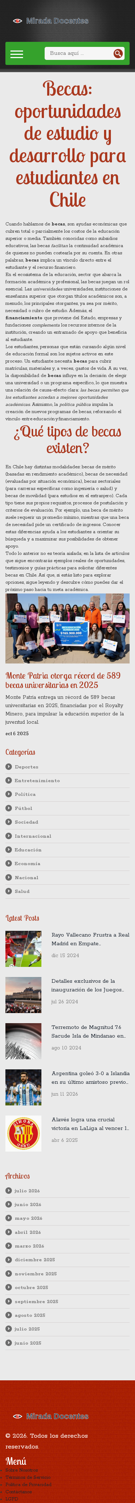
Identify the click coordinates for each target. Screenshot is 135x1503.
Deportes (27, 767)
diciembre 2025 (35, 1260)
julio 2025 (27, 1329)
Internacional (33, 836)
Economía (27, 863)
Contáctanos (18, 1492)
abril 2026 (28, 1232)
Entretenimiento (37, 780)
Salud (22, 891)
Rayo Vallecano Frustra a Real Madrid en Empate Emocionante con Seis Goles (90, 940)
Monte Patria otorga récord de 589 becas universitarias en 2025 (63, 680)
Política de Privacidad (28, 1484)
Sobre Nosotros (21, 1470)
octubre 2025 (31, 1287)
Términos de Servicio (27, 1477)
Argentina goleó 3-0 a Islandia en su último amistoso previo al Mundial (90, 1078)
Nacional (27, 878)
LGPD (11, 1499)
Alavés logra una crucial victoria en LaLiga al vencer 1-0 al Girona (90, 1124)
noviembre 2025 (36, 1274)
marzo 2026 (29, 1246)
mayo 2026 (28, 1218)
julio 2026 (27, 1191)
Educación (28, 850)
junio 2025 (28, 1343)
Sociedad (26, 822)
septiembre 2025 (36, 1301)
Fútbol (23, 808)
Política (25, 794)
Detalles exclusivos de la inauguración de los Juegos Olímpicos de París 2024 (86, 986)
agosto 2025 (30, 1315)
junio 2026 (28, 1204)
